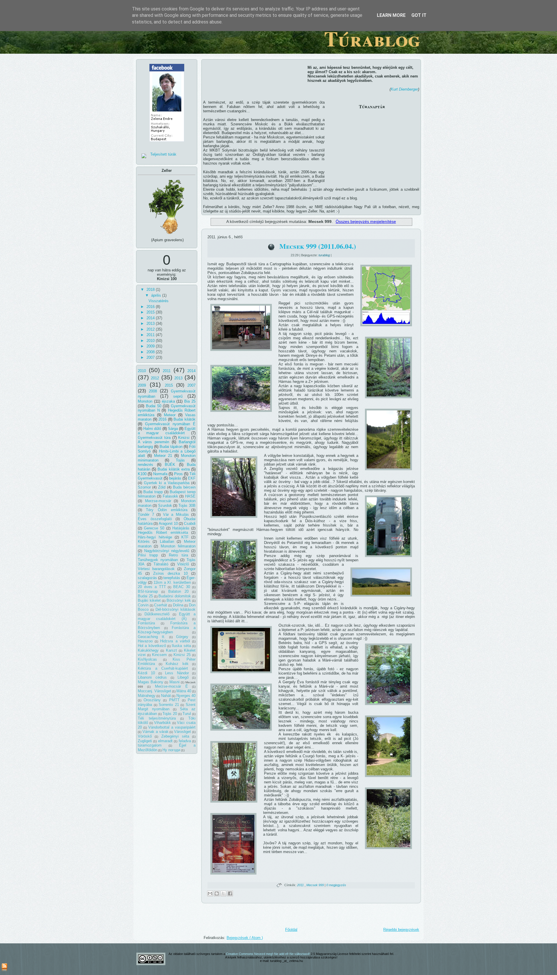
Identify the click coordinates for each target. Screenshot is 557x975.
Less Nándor (177, 673)
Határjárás (180, 528)
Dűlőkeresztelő (156, 614)
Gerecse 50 (154, 528)
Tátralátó (160, 564)
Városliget (182, 731)
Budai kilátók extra (173, 469)
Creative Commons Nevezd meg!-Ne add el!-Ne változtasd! (268, 954)
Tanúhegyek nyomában (158, 560)
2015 (151, 312)
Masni (174, 682)
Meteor (170, 415)
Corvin (143, 605)
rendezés (145, 464)
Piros (178, 474)
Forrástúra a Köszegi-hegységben (167, 630)
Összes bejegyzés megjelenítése (366, 221)
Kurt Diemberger (404, 89)
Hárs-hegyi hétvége (155, 537)
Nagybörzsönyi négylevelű (166, 551)
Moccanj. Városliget (154, 691)
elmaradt (165, 741)
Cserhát (160, 605)
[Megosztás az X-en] (223, 893)
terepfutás (171, 578)
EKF (192, 478)
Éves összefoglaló (155, 519)
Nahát (166, 695)
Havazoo (145, 641)
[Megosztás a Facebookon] (230, 893)
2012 (151, 329)
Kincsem (159, 655)
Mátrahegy (146, 695)
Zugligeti (145, 741)
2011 (151, 335)
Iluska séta (181, 646)
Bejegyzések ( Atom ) (245, 938)
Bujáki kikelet (149, 600)
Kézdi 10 (146, 673)
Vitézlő (183, 564)
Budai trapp (153, 492)
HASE (190, 496)
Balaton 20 (178, 591)
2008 (151, 352)
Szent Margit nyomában (167, 706)
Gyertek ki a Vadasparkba (167, 483)
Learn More (391, 15)
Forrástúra (146, 623)
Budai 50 (153, 406)
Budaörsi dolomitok (174, 596)
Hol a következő (152, 646)
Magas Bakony (150, 682)
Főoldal (291, 929)
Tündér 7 (146, 514)
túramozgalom (150, 745)
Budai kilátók (184, 419)
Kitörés (144, 541)
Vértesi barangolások (156, 569)
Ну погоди (171, 750)
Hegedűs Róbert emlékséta (163, 532)
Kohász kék (177, 664)
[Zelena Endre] (167, 143)
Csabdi (190, 523)
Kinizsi (183, 437)
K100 (142, 474)
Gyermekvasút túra (154, 437)
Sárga (173, 428)
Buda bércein (184, 487)
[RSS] (4, 967)
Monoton (145, 401)
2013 (151, 323)
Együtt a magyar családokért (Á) (167, 616)
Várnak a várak (155, 731)
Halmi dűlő (152, 428)
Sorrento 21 (169, 704)
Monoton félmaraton (178, 546)
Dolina (178, 605)
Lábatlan (167, 541)
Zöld (161, 487)
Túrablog (372, 38)
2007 (151, 357)
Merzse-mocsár (158, 501)
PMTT (174, 700)
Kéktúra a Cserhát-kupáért (163, 668)
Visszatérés (159, 301)
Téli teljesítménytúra (157, 718)
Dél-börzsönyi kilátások (175, 609)
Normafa (160, 474)
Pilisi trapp (148, 555)
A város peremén (153, 442)
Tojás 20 (169, 713)
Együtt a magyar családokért (167, 430)
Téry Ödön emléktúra (166, 510)
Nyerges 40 (186, 695)
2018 (151, 289)
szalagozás (147, 578)
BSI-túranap (148, 591)
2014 (151, 318)
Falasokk (170, 496)
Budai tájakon (171, 446)
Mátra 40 (183, 691)
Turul (186, 713)
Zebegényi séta (175, 736)
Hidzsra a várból (175, 641)
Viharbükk (162, 722)
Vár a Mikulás (176, 514)
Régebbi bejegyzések (401, 929)
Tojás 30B (187, 505)
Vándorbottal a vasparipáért (172, 727)
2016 (151, 306)
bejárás (175, 478)
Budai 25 (145, 596)
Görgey (182, 637)
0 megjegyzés (336, 885)
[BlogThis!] (217, 893)
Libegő (183, 677)
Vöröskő (145, 736)
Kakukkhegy (148, 650)
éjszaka (168, 401)
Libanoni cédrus (152, 677)
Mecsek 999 (315, 885)
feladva (185, 741)
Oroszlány (152, 700)
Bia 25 (190, 401)
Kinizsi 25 (182, 655)
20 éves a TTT (152, 587)
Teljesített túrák (163, 154)
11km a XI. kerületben (172, 582)
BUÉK (170, 464)
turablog (325, 255)
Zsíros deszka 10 (170, 573)
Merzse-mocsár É (171, 686)
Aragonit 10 (168, 523)
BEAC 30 (181, 587)
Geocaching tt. (151, 637)
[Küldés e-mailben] (210, 893)
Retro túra (178, 555)
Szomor (144, 487)
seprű (177, 396)
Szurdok (165, 505)
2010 (151, 340)
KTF (185, 537)
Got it (418, 15)
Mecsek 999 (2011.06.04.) (317, 246)
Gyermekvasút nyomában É (170, 424)
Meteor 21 (163, 455)
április (156, 295)
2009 (151, 346)
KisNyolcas (147, 659)
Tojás (180, 460)
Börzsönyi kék (179, 600)
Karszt (171, 650)
